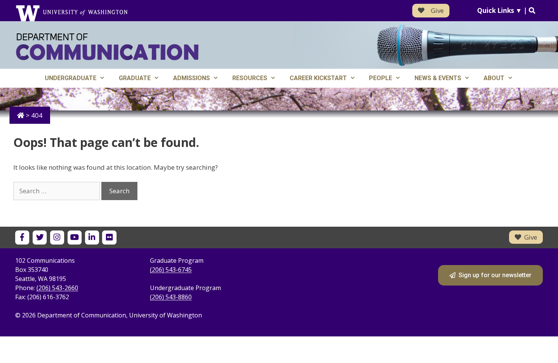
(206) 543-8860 (171, 297)
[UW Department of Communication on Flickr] (109, 237)
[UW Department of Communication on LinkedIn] (92, 237)
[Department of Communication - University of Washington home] (107, 47)
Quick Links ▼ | (503, 10)
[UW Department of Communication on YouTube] (75, 237)
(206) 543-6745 (171, 269)
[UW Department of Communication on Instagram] (57, 237)
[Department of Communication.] (20, 115)
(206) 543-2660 (57, 288)
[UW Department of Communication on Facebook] (22, 237)
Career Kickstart (318, 78)
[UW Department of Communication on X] (40, 237)
